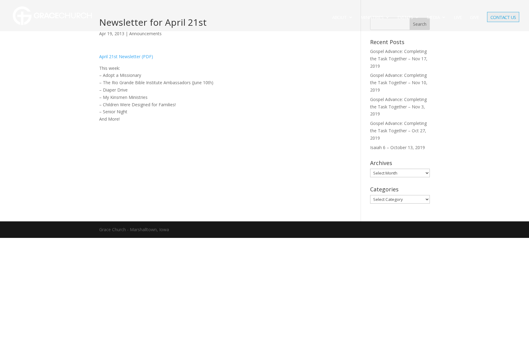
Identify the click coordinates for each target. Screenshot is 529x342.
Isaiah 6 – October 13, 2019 (397, 147)
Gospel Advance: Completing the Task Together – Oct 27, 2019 (398, 130)
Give (474, 17)
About (339, 17)
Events (405, 17)
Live (458, 17)
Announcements (145, 33)
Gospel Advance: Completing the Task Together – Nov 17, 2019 (398, 58)
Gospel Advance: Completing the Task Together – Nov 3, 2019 (398, 106)
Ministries (372, 17)
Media (433, 17)
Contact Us (503, 17)
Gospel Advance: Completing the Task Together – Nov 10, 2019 (398, 82)
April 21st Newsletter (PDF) (126, 56)
